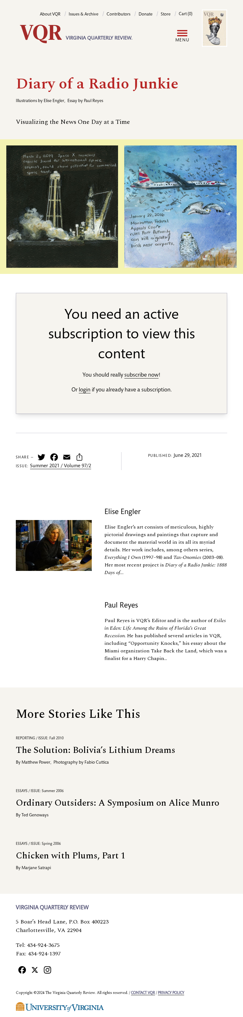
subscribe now (141, 375)
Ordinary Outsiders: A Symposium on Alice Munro (117, 803)
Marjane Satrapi (36, 868)
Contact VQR (143, 993)
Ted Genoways (35, 815)
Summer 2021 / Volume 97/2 (60, 466)
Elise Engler (54, 101)
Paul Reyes (93, 101)
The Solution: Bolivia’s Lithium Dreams (95, 750)
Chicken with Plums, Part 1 (70, 856)
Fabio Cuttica (96, 762)
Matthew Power (36, 762)
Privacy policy (171, 993)
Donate (146, 14)
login (84, 390)
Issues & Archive (83, 14)
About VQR (50, 14)
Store (166, 14)
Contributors (118, 14)
